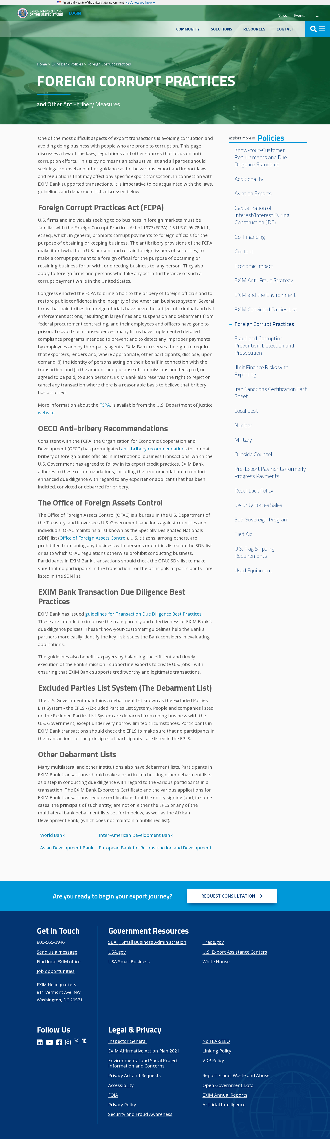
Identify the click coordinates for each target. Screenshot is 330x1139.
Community (188, 29)
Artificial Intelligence (223, 1105)
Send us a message (57, 952)
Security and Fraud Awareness (140, 1114)
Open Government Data (227, 1085)
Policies (270, 138)
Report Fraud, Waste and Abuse (236, 1075)
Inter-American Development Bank (136, 835)
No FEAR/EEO (216, 1041)
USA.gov (117, 952)
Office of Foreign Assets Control (93, 538)
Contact (285, 29)
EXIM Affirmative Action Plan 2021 (143, 1051)
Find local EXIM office (59, 962)
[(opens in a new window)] (40, 1043)
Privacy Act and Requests (134, 1075)
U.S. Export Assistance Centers (234, 952)
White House (216, 962)
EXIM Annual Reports (224, 1095)
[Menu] (317, 29)
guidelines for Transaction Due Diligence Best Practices (143, 614)
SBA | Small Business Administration (147, 942)
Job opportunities (56, 971)
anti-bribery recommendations (154, 449)
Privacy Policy (122, 1105)
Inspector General (127, 1041)
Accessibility (121, 1085)
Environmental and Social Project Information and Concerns (143, 1063)
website (46, 413)
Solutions (221, 29)
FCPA (104, 405)
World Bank (52, 835)
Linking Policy (216, 1051)
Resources (254, 29)
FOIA (113, 1095)
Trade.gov (213, 942)
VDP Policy (213, 1060)
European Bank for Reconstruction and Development (155, 848)
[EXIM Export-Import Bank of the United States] (42, 13)
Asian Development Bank (66, 848)
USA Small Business (129, 962)
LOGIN (75, 12)
